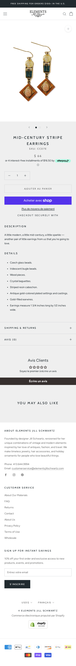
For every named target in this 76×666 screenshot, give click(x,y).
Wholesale (10, 538)
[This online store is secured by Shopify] (38, 622)
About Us (9, 519)
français (44, 602)
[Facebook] (5, 475)
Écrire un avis (38, 381)
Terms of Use (12, 531)
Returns (9, 507)
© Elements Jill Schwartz (38, 610)
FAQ (7, 501)
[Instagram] (14, 475)
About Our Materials (15, 495)
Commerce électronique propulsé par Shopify (38, 615)
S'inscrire (17, 584)
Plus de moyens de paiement (38, 208)
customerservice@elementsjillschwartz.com (38, 468)
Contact (9, 513)
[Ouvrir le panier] (71, 14)
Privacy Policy (12, 525)
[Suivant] (46, 127)
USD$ (25, 602)
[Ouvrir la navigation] (5, 13)
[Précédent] (29, 127)
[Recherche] (64, 13)
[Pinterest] (22, 475)
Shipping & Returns (20, 327)
